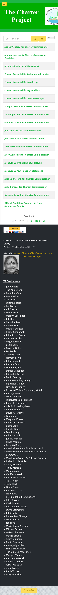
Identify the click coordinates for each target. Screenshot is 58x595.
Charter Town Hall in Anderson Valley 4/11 (26, 74)
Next (37, 221)
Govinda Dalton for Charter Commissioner (26, 122)
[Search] (35, 39)
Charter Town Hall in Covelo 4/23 (22, 82)
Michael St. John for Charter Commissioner (27, 179)
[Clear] (42, 39)
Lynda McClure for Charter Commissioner (26, 147)
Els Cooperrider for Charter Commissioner (26, 114)
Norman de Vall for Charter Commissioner (26, 195)
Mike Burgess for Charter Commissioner (25, 187)
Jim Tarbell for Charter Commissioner (24, 138)
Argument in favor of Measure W (21, 66)
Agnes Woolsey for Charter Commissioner (26, 47)
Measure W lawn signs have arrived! (23, 163)
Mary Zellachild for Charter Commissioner (26, 155)
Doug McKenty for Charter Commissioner (26, 106)
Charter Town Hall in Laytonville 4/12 (24, 90)
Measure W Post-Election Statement (23, 171)
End (44, 221)
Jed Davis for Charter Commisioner (22, 131)
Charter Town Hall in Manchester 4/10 (24, 98)
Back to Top (29, 590)
